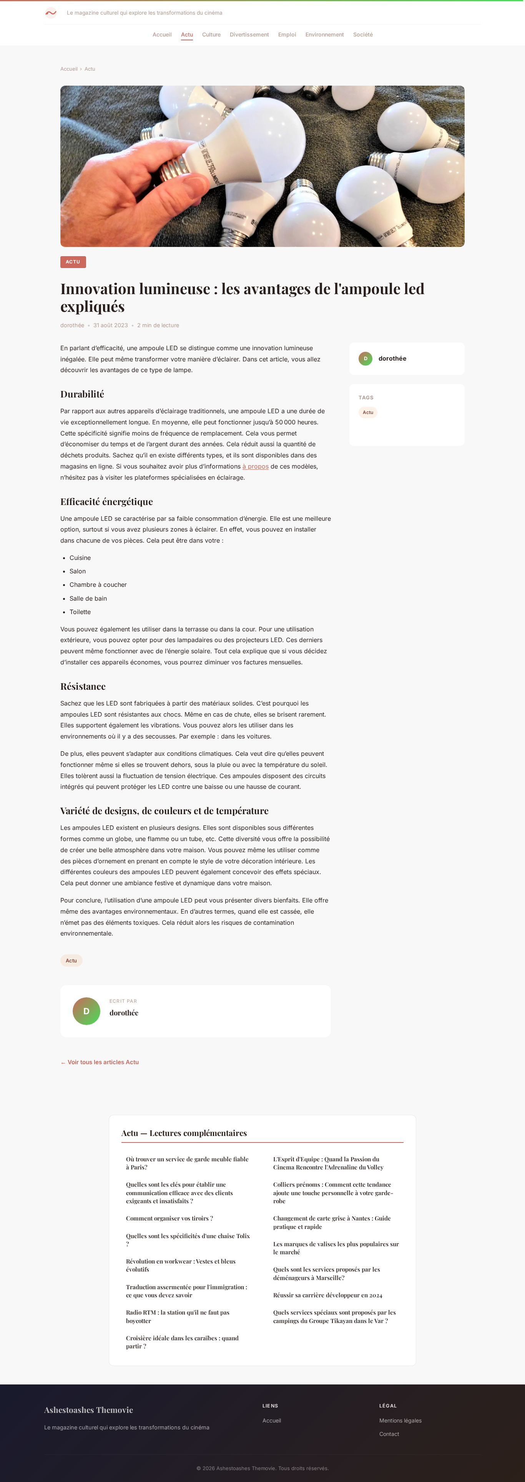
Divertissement (249, 34)
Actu (187, 34)
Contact (389, 1434)
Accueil (162, 34)
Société (363, 34)
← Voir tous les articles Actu (99, 1062)
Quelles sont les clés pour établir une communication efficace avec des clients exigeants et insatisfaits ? (179, 1193)
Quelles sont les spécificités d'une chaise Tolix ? (188, 1240)
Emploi (287, 34)
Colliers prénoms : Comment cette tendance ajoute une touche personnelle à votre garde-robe (333, 1193)
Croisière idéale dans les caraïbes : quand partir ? (182, 1342)
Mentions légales (400, 1420)
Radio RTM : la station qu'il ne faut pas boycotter (177, 1316)
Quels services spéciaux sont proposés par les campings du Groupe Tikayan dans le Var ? (334, 1316)
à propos (256, 466)
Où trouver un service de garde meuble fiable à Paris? (187, 1163)
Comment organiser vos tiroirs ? (169, 1218)
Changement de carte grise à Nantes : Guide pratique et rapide (332, 1222)
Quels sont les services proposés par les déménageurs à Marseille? (326, 1273)
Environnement (325, 34)
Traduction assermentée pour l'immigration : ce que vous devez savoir (186, 1291)
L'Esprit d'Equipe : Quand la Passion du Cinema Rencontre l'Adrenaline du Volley (328, 1163)
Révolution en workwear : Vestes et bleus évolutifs (181, 1265)
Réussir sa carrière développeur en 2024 (327, 1295)
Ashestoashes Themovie (88, 1409)
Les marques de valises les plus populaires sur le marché (336, 1248)
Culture (211, 34)
